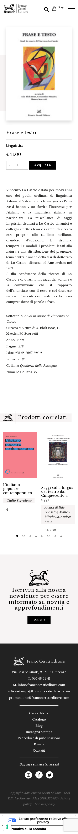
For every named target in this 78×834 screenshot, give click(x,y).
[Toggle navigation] (71, 8)
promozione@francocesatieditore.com (39, 698)
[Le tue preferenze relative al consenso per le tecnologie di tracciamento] (7, 827)
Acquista (42, 165)
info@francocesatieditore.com (41, 685)
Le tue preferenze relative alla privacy (43, 820)
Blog (39, 726)
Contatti (39, 750)
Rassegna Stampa (39, 732)
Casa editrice (39, 713)
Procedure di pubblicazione (39, 738)
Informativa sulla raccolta (25, 829)
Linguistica (15, 145)
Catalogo (39, 719)
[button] (17, 536)
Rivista (39, 744)
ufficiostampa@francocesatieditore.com (39, 691)
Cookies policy (45, 804)
